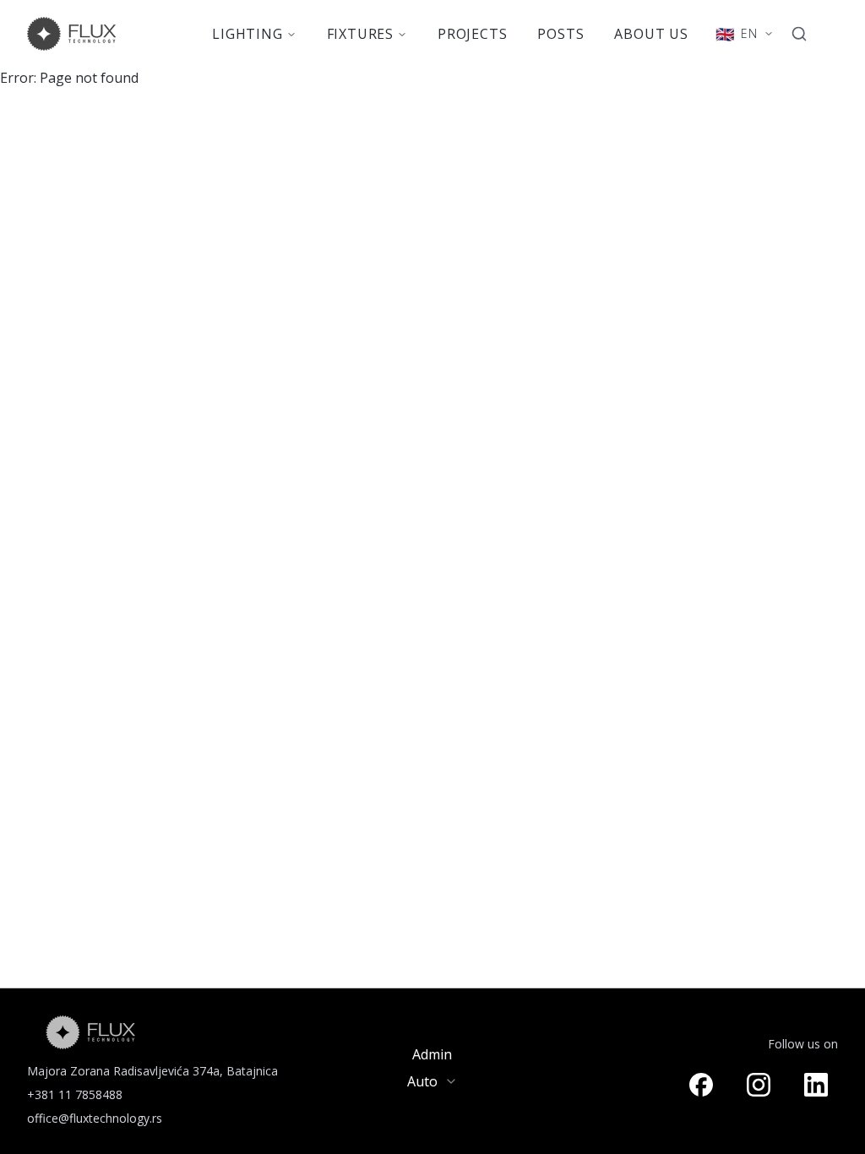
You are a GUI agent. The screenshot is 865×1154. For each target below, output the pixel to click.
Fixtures (360, 33)
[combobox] (432, 1081)
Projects (472, 33)
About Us (651, 33)
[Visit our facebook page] (701, 1085)
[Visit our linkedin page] (816, 1085)
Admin (432, 1054)
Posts (560, 33)
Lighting (247, 33)
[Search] (799, 33)
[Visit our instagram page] (759, 1085)
